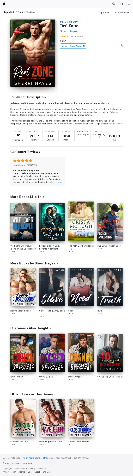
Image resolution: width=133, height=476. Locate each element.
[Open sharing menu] (122, 46)
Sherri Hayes (69, 31)
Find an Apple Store (31, 458)
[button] (113, 4)
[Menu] (129, 4)
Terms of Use (25, 472)
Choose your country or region (17, 463)
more (120, 123)
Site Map (47, 472)
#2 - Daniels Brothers (71, 22)
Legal (37, 472)
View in (72, 46)
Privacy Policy (9, 472)
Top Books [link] (104, 12)
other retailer (49, 458)
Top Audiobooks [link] (121, 12)
